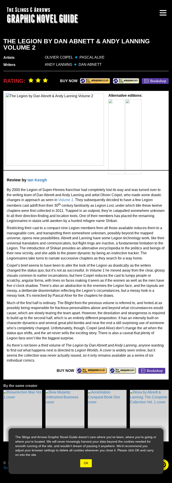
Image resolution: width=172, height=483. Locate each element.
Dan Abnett (90, 64)
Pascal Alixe (92, 57)
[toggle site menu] (163, 12)
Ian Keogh (37, 180)
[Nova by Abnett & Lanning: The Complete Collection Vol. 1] (149, 415)
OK (86, 463)
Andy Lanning (58, 64)
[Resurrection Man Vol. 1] (22, 415)
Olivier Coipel (59, 57)
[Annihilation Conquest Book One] (107, 415)
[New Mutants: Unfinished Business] (64, 415)
